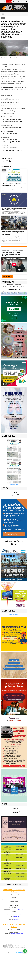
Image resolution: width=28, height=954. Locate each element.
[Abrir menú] (3, 14)
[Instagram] (21, 1)
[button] (5, 1)
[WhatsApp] (13, 1)
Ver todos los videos (7, 276)
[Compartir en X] (7, 161)
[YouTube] (26, 1)
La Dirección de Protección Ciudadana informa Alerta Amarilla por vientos (14, 184)
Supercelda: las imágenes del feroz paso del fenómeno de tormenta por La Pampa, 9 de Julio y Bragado (13, 233)
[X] (16, 1)
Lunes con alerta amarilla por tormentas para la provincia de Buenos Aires (14, 208)
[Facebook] (18, 1)
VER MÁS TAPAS (14, 484)
